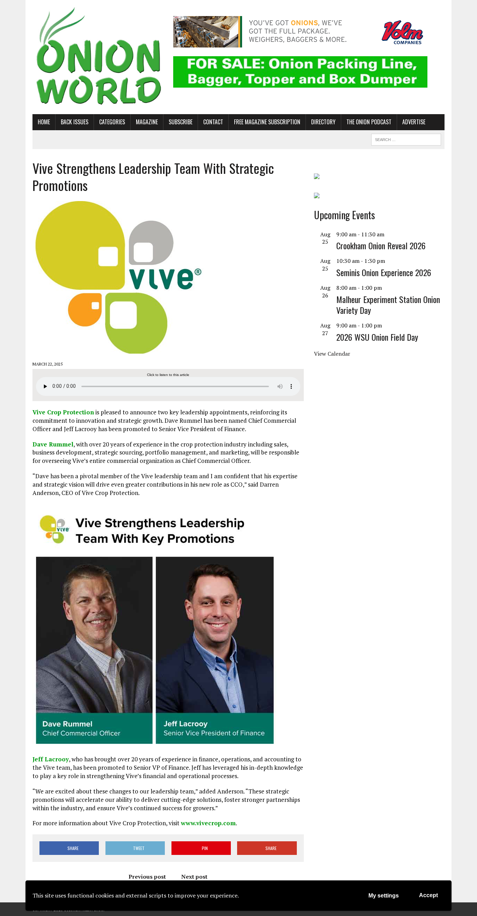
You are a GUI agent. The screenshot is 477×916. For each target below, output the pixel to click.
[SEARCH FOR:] (406, 138)
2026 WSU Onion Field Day (377, 337)
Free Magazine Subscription (267, 122)
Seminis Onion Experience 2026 (383, 272)
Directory (323, 122)
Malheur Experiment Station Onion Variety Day (388, 304)
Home (44, 122)
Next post (194, 876)
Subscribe (180, 122)
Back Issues (74, 122)
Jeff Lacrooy (50, 759)
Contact (213, 122)
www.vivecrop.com (208, 823)
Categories (112, 122)
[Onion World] (97, 57)
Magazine (147, 122)
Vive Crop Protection (63, 412)
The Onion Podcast (368, 122)
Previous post (147, 876)
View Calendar (332, 353)
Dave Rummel (52, 444)
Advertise (413, 122)
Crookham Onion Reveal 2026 (381, 245)
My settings (383, 896)
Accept (428, 895)
